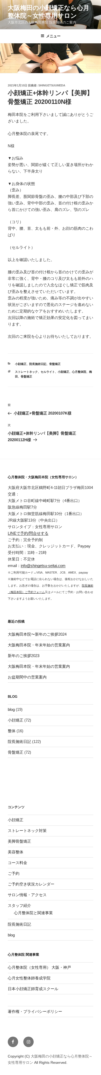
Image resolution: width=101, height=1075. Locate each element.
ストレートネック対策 (27, 830)
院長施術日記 (37, 363)
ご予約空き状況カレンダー (31, 884)
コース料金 (17, 862)
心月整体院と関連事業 (33, 913)
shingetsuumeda (51, 85)
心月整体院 (79, 371)
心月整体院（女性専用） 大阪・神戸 (39, 967)
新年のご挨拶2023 (23, 655)
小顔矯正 (20, 363)
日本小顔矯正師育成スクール (33, 989)
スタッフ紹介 (19, 905)
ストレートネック (26, 371)
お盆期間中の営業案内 (27, 677)
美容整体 (15, 852)
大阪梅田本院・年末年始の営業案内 (39, 645)
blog (11, 709)
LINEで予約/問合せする (28, 533)
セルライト (48, 371)
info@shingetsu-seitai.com (43, 565)
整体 (12, 731)
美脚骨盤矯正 (19, 841)
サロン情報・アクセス (27, 895)
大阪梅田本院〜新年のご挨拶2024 (37, 634)
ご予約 (13, 873)
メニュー (53, 36)
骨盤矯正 (55, 363)
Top (88, 1062)
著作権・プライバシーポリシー (35, 1011)
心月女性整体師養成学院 (29, 978)
